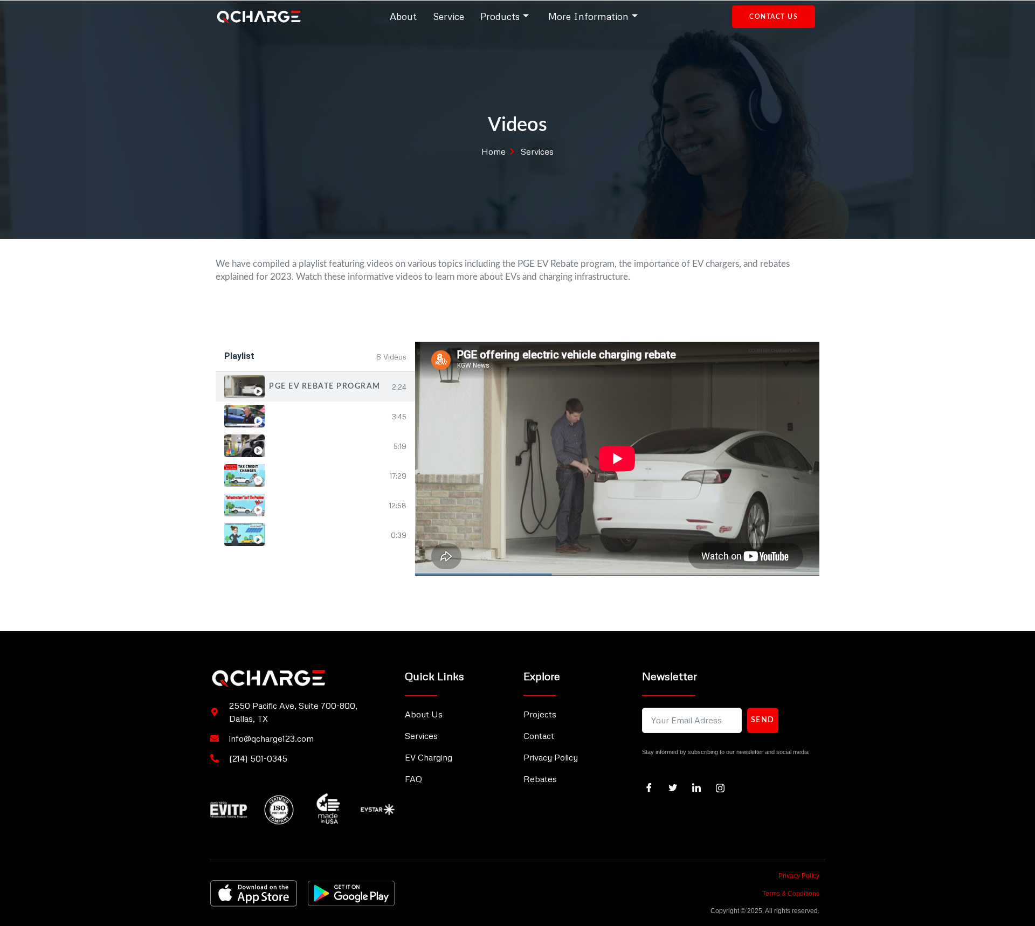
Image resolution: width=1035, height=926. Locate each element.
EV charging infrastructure (327, 505)
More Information (588, 16)
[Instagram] (724, 787)
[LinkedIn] (700, 787)
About (403, 16)
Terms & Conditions (790, 893)
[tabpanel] (617, 459)
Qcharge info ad (310, 534)
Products (500, 16)
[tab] (315, 387)
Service (448, 16)
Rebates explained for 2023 (327, 475)
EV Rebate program (315, 416)
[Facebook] (653, 787)
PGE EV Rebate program (325, 386)
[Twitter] (676, 787)
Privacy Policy (798, 876)
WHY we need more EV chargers (329, 446)
